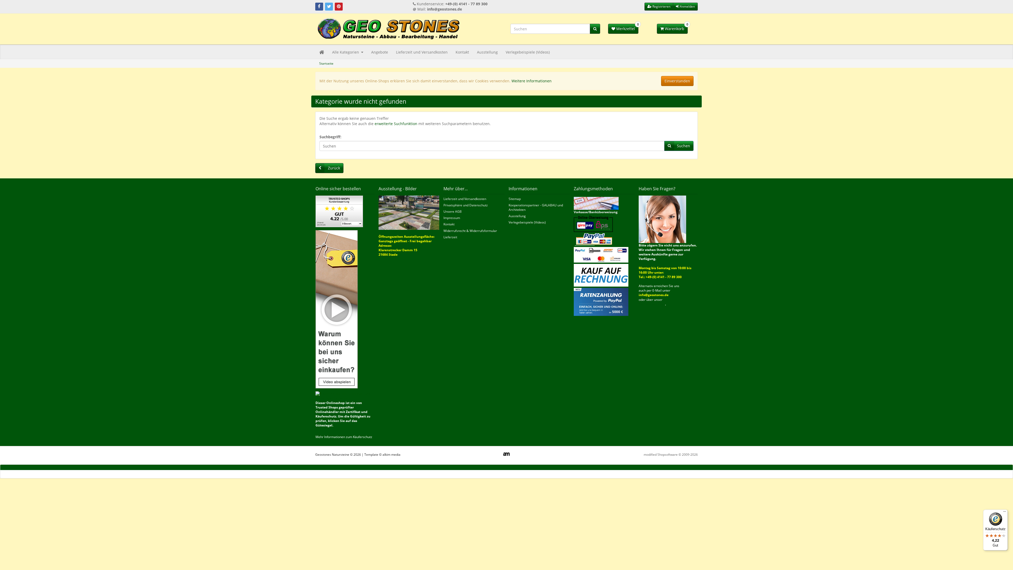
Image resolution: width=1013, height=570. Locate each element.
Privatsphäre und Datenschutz (465, 205)
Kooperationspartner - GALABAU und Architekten (536, 207)
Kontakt (462, 52)
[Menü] (1004, 513)
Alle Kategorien (346, 52)
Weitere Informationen (532, 80)
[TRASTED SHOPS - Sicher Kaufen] (337, 309)
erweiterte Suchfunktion (396, 123)
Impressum (451, 218)
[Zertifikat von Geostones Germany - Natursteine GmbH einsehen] (339, 211)
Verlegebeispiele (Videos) (528, 52)
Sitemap (515, 199)
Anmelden (687, 6)
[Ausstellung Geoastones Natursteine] (409, 212)
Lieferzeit (450, 237)
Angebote (379, 52)
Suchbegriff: (330, 136)
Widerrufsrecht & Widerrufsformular (470, 231)
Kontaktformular (652, 304)
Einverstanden (677, 80)
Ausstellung (487, 52)
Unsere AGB (452, 211)
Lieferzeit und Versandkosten (422, 52)
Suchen (683, 145)
